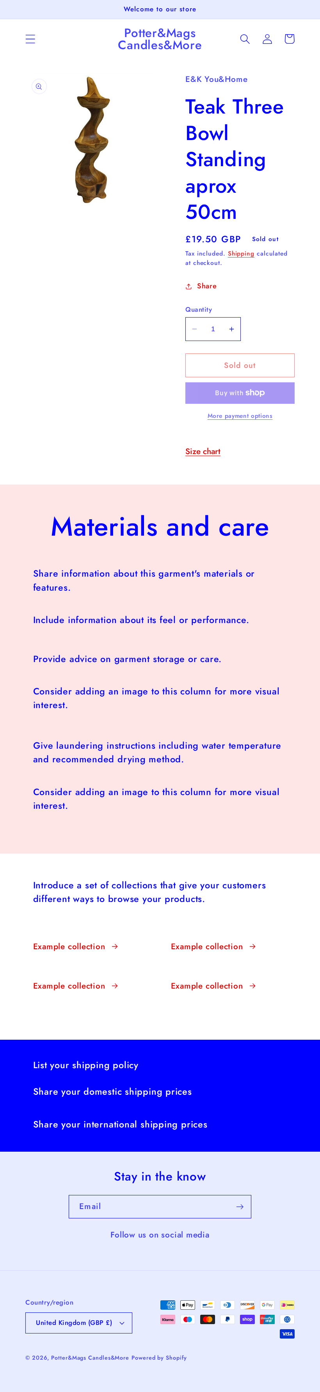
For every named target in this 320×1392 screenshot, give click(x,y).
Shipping (241, 253)
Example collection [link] (69, 946)
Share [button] (207, 286)
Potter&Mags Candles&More (90, 1358)
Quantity (198, 309)
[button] (30, 39)
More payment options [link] (240, 416)
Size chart (202, 451)
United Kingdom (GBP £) (74, 1322)
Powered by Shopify (159, 1358)
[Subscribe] (240, 1207)
